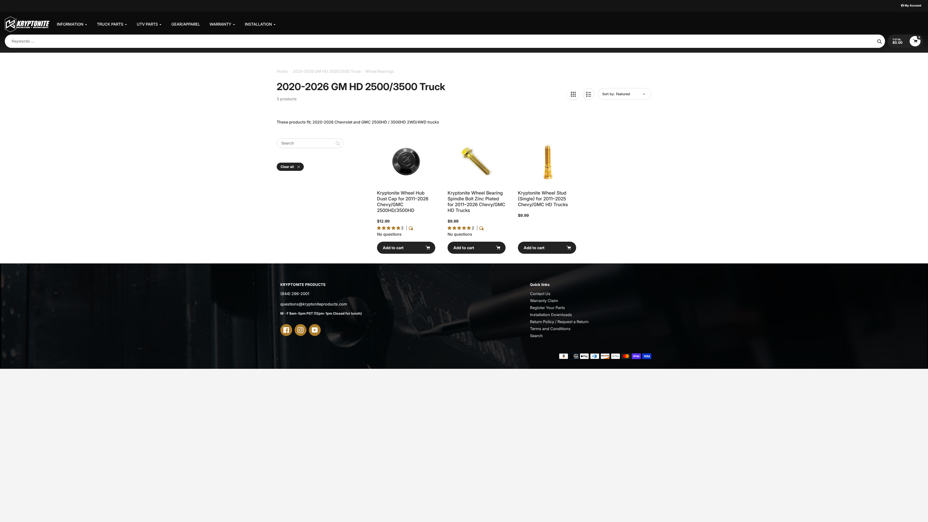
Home (282, 71)
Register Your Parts (547, 307)
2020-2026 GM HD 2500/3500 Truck (327, 71)
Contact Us (540, 293)
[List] (588, 94)
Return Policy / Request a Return (559, 321)
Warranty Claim (544, 300)
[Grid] (573, 94)
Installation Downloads (551, 314)
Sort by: (608, 94)
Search (536, 335)
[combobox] (310, 143)
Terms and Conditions (550, 328)
